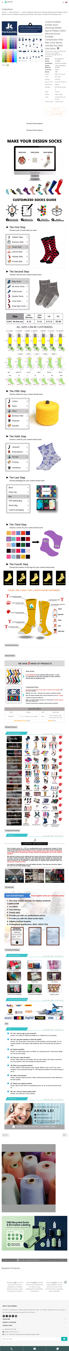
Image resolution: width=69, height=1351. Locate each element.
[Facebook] (4, 1316)
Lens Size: (48, 69)
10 (40, 1260)
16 (55, 1260)
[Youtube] (10, 1316)
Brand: (47, 61)
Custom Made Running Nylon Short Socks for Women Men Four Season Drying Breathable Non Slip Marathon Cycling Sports (34, 1287)
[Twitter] (7, 1316)
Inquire (54, 109)
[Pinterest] (16, 1316)
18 (60, 1260)
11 (43, 1260)
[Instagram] (13, 1316)
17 (58, 1260)
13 (48, 1260)
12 (45, 1260)
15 (53, 1260)
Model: (47, 59)
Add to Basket (55, 114)
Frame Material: (48, 66)
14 (50, 1260)
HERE (28, 720)
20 (66, 1260)
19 (63, 1260)
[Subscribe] (64, 1339)
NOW (54, 720)
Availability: (49, 63)
